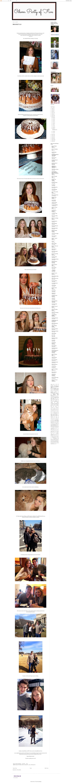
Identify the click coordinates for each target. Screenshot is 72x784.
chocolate (52, 401)
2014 (53, 116)
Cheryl (52, 400)
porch (54, 426)
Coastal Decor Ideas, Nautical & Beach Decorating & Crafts (55, 172)
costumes (52, 404)
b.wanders (53, 340)
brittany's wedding (56, 393)
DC (55, 404)
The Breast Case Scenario (54, 296)
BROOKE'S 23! (17, 24)
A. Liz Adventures (55, 283)
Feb (53, 131)
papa (51, 425)
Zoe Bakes (53, 184)
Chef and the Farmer (54, 399)
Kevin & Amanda (54, 359)
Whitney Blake (54, 243)
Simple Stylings (54, 223)
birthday (20, 764)
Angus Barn (52, 384)
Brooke (23, 764)
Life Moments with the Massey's (55, 320)
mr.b (51, 421)
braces (52, 390)
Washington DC (33, 764)
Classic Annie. (54, 157)
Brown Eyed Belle (55, 228)
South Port (53, 432)
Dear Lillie (53, 335)
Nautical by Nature (55, 328)
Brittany (52, 392)
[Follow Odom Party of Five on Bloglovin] (55, 35)
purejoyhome (54, 366)
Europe (54, 408)
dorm (55, 405)
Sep (53, 121)
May (53, 127)
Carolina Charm (54, 256)
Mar (53, 128)
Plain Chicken (54, 267)
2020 (53, 108)
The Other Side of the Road (55, 160)
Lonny (53, 241)
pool (51, 426)
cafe (55, 395)
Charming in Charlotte (54, 375)
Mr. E (27, 764)
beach (54, 387)
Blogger (40, 781)
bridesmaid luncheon (54, 391)
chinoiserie (56, 400)
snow (58, 431)
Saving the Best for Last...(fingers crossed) (55, 351)
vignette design (54, 202)
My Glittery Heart (54, 182)
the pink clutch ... (55, 221)
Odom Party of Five (55, 278)
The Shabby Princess (54, 343)
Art (56, 384)
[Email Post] (27, 763)
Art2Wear (52, 385)
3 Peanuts (53, 298)
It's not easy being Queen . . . (55, 254)
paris (54, 425)
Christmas (55, 401)
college (52, 402)
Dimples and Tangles (54, 180)
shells (55, 429)
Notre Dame (53, 423)
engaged (56, 406)
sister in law (56, 430)
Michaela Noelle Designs (54, 231)
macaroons (57, 419)
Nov (53, 119)
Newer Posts (15, 768)
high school (53, 414)
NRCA (57, 423)
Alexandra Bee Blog (55, 276)
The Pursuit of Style (55, 233)
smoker (55, 431)
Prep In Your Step (55, 215)
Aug (53, 123)
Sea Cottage (54, 200)
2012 (53, 135)
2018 (53, 111)
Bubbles (52, 395)
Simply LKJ (53, 293)
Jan (53, 132)
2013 (53, 134)
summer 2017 (57, 435)
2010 (53, 138)
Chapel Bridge (52, 396)
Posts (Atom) (19, 769)
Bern (57, 387)
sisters (30, 764)
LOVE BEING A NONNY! (54, 315)
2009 (53, 139)
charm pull (56, 398)
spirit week (56, 434)
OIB (54, 424)
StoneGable (54, 290)
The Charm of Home (55, 169)
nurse (51, 424)
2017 (53, 112)
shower (58, 429)
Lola (56, 417)
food (52, 410)
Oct (53, 120)
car (57, 395)
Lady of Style (54, 333)
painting (57, 424)
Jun (53, 125)
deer (58, 404)
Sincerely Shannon (55, 225)
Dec (53, 117)
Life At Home (54, 285)
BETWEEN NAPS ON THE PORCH (55, 155)
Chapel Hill (56, 396)
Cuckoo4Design (54, 189)
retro (56, 428)
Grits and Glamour (55, 323)
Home (31, 768)
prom (56, 426)
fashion (54, 409)
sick (52, 430)
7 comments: (24, 763)
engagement (52, 407)
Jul (53, 124)
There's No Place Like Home (54, 301)
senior (52, 429)
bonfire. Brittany (56, 389)
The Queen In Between (54, 211)
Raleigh (53, 427)
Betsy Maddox (54, 345)
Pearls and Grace (54, 364)
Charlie (52, 397)
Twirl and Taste (54, 357)
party (57, 425)
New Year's (54, 422)
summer (52, 435)
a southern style (54, 213)
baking (16, 764)
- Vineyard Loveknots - (54, 270)
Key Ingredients (54, 280)
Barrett (57, 386)
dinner (52, 405)
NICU (58, 422)
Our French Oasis (55, 251)
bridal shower (56, 390)
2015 (53, 115)
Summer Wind (54, 152)
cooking (25, 764)
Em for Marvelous (55, 187)
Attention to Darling (55, 312)
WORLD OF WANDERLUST (54, 166)
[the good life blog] (55, 377)
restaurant (52, 428)
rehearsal (56, 427)
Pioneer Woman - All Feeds (54, 262)
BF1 (18, 764)
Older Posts (46, 768)
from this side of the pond (54, 163)
